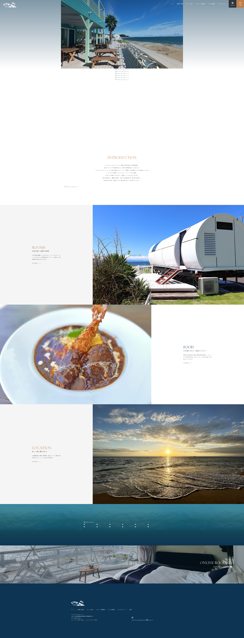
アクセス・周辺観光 (100, 609)
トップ (172, 3)
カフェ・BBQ (189, 3)
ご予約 (240, 5)
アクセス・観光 (200, 3)
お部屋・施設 (180, 3)
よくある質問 (211, 3)
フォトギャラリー (222, 3)
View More (35, 263)
